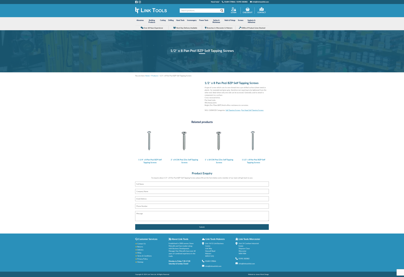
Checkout (247, 12)
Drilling (171, 20)
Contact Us (141, 243)
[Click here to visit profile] (136, 2)
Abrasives (140, 20)
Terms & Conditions (144, 256)
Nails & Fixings (230, 20)
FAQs (139, 253)
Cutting (163, 20)
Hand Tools (180, 20)
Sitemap (140, 262)
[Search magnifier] (221, 10)
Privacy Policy (142, 259)
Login (233, 12)
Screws (240, 20)
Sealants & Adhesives (251, 21)
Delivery (140, 250)
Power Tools (203, 20)
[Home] (151, 13)
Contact (261, 12)
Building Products (151, 21)
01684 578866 (229, 2)
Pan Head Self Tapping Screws (252, 110)
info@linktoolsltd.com (260, 2)
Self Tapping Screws (233, 110)
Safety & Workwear (216, 21)
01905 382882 (242, 2)
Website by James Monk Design (258, 274)
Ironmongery (192, 20)
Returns (140, 247)
